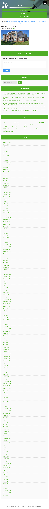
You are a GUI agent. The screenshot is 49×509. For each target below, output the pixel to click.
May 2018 (5, 260)
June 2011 (5, 449)
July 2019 (5, 228)
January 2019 (6, 242)
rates (43, 127)
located (8, 127)
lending (43, 124)
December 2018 (7, 244)
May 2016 (5, 315)
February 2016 (6, 322)
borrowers (21, 123)
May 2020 (5, 206)
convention (14, 124)
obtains (26, 127)
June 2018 (5, 258)
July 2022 (5, 146)
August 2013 (6, 390)
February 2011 (6, 458)
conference (5, 124)
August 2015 (6, 335)
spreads (25, 129)
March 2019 (6, 238)
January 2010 (6, 488)
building (24, 122)
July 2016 (5, 310)
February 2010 (6, 486)
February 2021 (6, 185)
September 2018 (7, 251)
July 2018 (5, 256)
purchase (39, 127)
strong (29, 128)
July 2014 (5, 365)
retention (18, 128)
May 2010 (5, 479)
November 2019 (7, 219)
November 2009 (7, 493)
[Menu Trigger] (45, 3)
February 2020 (6, 212)
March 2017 (6, 292)
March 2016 (6, 319)
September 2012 (7, 415)
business (28, 123)
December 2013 (7, 381)
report (10, 128)
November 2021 (7, 165)
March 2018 (6, 265)
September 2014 (7, 360)
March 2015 (6, 347)
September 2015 (7, 333)
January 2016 (6, 324)
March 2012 (6, 429)
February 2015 (6, 349)
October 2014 (6, 358)
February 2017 (6, 294)
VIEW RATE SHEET (24, 13)
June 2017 (5, 285)
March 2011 (6, 456)
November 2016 (7, 301)
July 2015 (5, 338)
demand (26, 124)
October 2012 (6, 413)
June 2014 (5, 367)
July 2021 (5, 174)
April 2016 (5, 317)
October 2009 (6, 495)
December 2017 (7, 272)
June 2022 (5, 149)
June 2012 (5, 422)
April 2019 (5, 235)
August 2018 (6, 253)
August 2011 (6, 445)
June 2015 (5, 340)
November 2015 (7, 329)
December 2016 (7, 299)
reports (13, 128)
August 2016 (6, 308)
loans (5, 127)
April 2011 (5, 454)
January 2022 (6, 160)
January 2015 (6, 351)
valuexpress (8, 131)
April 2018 (5, 263)
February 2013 (6, 404)
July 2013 (5, 392)
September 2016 (7, 306)
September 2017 (7, 278)
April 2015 (5, 345)
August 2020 (6, 199)
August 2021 (6, 171)
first (29, 124)
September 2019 (7, 224)
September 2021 (7, 169)
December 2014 (7, 354)
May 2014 (5, 370)
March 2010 (6, 483)
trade (37, 129)
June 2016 (5, 313)
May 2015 (5, 342)
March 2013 (6, 401)
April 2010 (5, 481)
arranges (16, 123)
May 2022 (5, 151)
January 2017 (6, 297)
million (16, 127)
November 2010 (7, 465)
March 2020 (6, 210)
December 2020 (7, 190)
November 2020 (7, 192)
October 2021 (6, 167)
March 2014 (6, 374)
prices (32, 127)
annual (8, 123)
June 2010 (5, 477)
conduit (42, 122)
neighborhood (21, 127)
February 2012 (6, 431)
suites (35, 128)
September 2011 (7, 442)
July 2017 (5, 283)
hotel (31, 125)
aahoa (4, 123)
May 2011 (5, 452)
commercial (36, 123)
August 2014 (6, 363)
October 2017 (6, 276)
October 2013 (6, 385)
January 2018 (6, 269)
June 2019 (5, 231)
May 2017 (5, 288)
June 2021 (5, 176)
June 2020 (5, 203)
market (12, 127)
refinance (6, 129)
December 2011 (7, 436)
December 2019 (7, 217)
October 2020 (6, 194)
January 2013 (6, 406)
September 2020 (7, 197)
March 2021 (6, 183)
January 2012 (6, 433)
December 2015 (7, 326)
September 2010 (7, 470)
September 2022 (7, 142)
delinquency (22, 124)
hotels (34, 124)
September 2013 (7, 388)
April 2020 (5, 208)
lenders (40, 124)
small (22, 129)
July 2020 (5, 201)
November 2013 (7, 383)
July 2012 (5, 420)
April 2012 (5, 426)
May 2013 (5, 397)
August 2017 (6, 281)
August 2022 (6, 144)
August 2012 (6, 417)
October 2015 (6, 331)
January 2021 (6, 187)
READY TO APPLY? (24, 17)
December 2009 (7, 490)
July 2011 (5, 447)
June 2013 (5, 395)
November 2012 (7, 411)
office (29, 127)
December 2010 (7, 463)
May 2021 (5, 178)
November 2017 (7, 274)
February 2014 (6, 376)
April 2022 (5, 153)
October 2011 (6, 440)
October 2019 (6, 222)
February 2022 (6, 158)
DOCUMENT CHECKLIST (24, 10)
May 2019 (5, 233)
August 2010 (6, 472)
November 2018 (7, 247)
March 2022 (6, 156)
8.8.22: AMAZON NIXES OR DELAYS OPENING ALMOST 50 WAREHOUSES (20, 110)
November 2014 (7, 356)
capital (31, 122)
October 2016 (6, 304)
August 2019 (6, 226)
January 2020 (6, 215)
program (35, 127)
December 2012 (7, 408)
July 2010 (5, 474)
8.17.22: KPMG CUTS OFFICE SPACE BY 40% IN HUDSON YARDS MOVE (19, 101)
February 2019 (6, 240)
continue (10, 124)
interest (37, 124)
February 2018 (6, 267)
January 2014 (6, 379)
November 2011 (7, 438)
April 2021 (5, 181)
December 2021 (7, 162)
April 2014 (5, 372)
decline (18, 124)
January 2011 (6, 461)
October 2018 (6, 249)
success (32, 128)
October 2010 (6, 467)
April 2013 (5, 399)
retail (15, 129)
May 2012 (5, 424)
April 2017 (5, 290)
